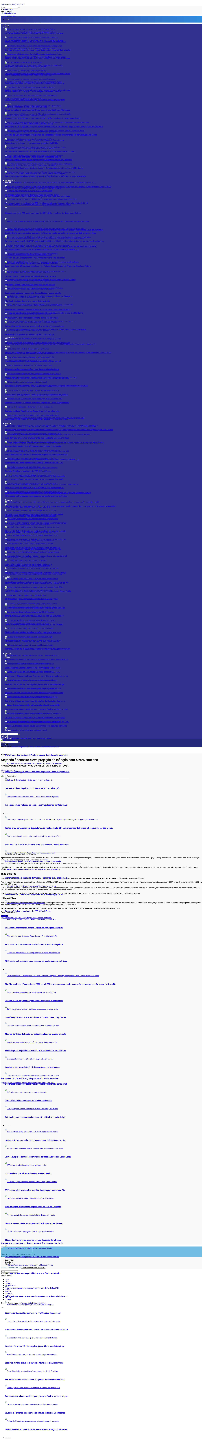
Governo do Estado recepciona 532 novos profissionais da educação (35, 258)
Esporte (8, 653)
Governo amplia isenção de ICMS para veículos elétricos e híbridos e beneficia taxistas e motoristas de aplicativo (54, 241)
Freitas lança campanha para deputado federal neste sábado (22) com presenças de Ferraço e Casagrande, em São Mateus (59, 430)
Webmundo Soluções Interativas (33, 1268)
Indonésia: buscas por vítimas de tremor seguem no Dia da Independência (37, 771)
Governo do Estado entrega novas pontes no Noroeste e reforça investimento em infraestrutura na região (51, 246)
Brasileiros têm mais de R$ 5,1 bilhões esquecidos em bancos (32, 548)
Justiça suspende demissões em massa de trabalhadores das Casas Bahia (38, 591)
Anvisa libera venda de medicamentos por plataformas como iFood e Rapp (37, 309)
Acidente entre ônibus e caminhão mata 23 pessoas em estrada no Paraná (37, 58)
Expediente (9, 1262)
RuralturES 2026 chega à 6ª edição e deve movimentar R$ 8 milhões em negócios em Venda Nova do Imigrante (54, 126)
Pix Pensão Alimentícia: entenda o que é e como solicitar (29, 334)
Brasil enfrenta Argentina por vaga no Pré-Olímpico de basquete (32, 1313)
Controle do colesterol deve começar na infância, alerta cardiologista (35, 173)
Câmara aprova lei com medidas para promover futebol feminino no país (36, 1396)
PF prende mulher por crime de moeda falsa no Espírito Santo (32, 195)
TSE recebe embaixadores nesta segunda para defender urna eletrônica (36, 496)
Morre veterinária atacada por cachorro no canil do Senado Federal (34, 40)
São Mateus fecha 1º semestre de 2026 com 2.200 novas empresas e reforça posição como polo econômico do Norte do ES (60, 506)
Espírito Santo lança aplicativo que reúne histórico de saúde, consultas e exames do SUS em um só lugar (50, 233)
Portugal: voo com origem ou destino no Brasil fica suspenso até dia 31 (32, 1243)
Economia (8, 500)
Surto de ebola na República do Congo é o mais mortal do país (32, 411)
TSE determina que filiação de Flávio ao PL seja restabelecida (32, 641)
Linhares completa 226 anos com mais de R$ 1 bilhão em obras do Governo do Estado (43, 213)
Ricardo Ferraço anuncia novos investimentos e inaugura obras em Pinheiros (38, 160)
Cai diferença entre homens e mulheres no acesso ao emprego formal (35, 523)
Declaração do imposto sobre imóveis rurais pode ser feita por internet (36, 556)
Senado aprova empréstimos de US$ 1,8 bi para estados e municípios (35, 539)
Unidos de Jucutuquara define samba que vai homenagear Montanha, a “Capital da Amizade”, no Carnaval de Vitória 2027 (58, 352)
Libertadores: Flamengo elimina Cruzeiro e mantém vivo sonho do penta (36, 1329)
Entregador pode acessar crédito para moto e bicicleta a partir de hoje (35, 572)
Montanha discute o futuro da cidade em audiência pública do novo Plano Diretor (40, 151)
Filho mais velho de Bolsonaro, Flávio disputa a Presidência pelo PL (34, 488)
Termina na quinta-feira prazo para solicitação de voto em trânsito (33, 624)
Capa (7, 19)
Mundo (7, 657)
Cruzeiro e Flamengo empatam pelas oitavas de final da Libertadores (35, 1413)
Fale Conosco (10, 16)
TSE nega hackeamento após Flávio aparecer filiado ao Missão (32, 1273)
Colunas (8, 1438)
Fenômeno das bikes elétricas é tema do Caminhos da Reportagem (34, 140)
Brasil (7, 270)
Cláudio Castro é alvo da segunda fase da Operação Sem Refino (33, 632)
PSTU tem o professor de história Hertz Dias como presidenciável (34, 479)
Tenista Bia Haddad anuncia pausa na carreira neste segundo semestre (36, 1429)
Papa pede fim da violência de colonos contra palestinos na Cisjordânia (36, 419)
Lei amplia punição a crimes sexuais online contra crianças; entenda (34, 326)
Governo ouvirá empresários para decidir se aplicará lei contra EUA (34, 514)
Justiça (7, 577)
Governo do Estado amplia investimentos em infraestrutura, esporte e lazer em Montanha (44, 168)
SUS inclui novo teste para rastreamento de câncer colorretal (31, 318)
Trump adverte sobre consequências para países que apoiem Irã (33, 361)
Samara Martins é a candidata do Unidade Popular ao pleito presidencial (36, 454)
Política (8, 424)
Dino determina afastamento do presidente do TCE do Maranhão (33, 616)
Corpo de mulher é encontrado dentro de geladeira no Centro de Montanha (37, 196)
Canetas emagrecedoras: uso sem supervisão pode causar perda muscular (37, 50)
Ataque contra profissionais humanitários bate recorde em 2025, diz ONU (37, 378)
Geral (7, 27)
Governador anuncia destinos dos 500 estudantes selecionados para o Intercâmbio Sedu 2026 (46, 203)
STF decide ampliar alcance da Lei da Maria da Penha (28, 599)
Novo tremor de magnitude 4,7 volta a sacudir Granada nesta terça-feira (36, 755)
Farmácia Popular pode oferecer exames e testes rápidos (30, 532)
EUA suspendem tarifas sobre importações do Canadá (28, 738)
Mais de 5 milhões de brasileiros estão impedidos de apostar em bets (35, 531)
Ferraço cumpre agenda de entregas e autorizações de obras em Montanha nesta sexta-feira (45, 176)
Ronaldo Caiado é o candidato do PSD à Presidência (28, 911)
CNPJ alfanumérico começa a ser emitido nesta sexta (28, 564)
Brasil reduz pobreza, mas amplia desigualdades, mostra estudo (33, 549)
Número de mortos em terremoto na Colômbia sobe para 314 (32, 369)
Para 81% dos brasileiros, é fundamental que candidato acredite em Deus (37, 438)
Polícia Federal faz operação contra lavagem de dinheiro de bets (33, 157)
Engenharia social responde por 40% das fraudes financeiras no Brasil (35, 41)
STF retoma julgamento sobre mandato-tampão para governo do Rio (35, 608)
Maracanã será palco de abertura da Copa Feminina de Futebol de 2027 (36, 1296)
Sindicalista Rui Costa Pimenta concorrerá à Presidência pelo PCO (34, 894)
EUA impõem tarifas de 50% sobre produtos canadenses (29, 353)
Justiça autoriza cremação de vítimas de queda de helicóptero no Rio (35, 583)
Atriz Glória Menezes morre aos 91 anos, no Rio (26, 107)
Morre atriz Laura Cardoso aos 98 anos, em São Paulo (29, 123)
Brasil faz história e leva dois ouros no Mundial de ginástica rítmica (34, 1363)
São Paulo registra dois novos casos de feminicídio (27, 565)
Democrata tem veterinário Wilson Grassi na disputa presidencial (33, 861)
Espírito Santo (10, 180)
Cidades (8, 104)
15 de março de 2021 (9, 770)
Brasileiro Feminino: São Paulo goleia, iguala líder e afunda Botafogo (34, 1346)
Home (3, 755)
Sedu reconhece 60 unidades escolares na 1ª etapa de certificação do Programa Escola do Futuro (48, 266)
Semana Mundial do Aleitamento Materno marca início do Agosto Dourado (37, 343)
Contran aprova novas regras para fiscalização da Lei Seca (30, 276)
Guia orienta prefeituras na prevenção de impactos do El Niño (31, 263)
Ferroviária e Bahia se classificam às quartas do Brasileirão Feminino (35, 1379)
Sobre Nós (9, 10)
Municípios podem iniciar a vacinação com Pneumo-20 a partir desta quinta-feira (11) (42, 249)
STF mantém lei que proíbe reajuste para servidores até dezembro (29, 1078)
